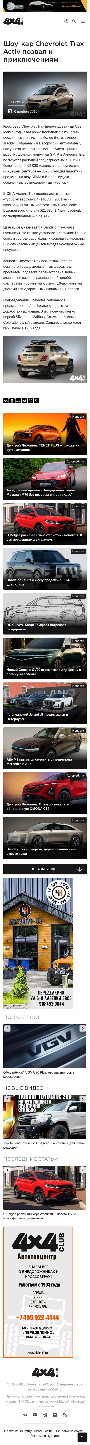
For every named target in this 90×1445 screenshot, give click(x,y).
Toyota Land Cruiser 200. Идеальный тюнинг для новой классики (44, 1145)
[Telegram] (24, 400)
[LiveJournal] (36, 400)
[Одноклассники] (12, 400)
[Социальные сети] (66, 21)
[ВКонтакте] (6, 400)
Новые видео (26, 1088)
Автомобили (75, 461)
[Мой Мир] (18, 400)
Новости (17, 102)
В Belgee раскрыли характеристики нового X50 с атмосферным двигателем (39, 1216)
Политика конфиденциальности (28, 1431)
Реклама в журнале (45, 1436)
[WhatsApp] (30, 400)
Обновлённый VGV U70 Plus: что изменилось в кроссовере (38, 1075)
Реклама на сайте (69, 1431)
